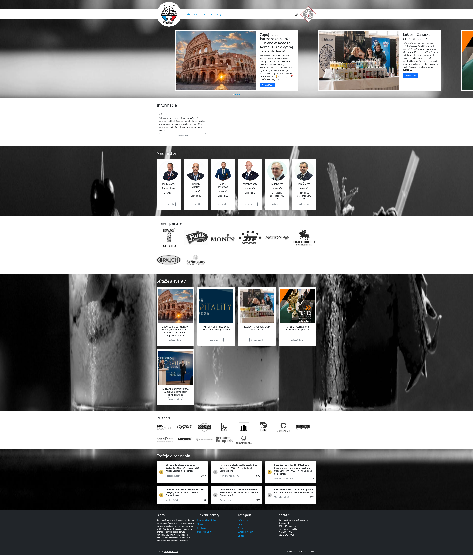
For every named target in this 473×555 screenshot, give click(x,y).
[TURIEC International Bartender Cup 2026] (297, 306)
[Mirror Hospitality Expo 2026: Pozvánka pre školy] (216, 306)
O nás (187, 14)
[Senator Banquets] (224, 439)
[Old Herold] (304, 238)
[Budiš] (196, 238)
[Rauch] (168, 260)
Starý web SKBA (204, 531)
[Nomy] (165, 439)
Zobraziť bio (169, 204)
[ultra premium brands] (204, 439)
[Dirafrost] (263, 427)
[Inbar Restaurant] (165, 427)
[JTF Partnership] (250, 238)
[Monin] (223, 238)
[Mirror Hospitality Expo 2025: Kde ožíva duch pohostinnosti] (175, 368)
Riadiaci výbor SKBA (203, 14)
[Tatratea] (168, 238)
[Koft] (224, 427)
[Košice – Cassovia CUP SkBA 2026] (257, 306)
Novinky (241, 528)
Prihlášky (201, 528)
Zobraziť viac (125, 75)
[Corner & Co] (283, 427)
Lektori (241, 535)
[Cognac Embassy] (204, 427)
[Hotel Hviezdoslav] (244, 427)
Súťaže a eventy (245, 531)
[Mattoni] (277, 238)
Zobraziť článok (175, 340)
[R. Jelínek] (303, 427)
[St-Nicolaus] (196, 260)
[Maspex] (184, 439)
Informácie (243, 520)
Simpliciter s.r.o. (171, 551)
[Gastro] (184, 427)
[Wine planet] (244, 439)
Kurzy (218, 14)
